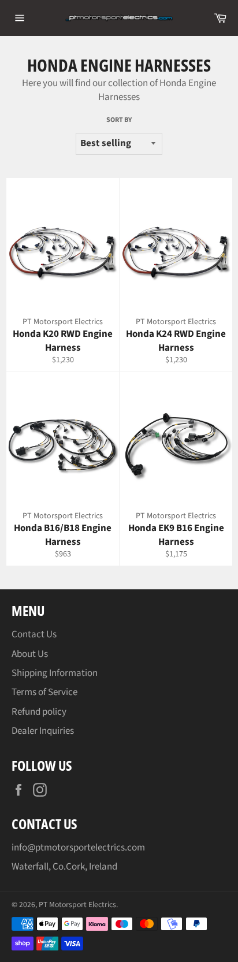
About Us (30, 654)
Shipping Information (55, 673)
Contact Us (34, 634)
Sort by (119, 120)
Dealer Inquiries (43, 731)
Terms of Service (44, 692)
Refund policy (39, 712)
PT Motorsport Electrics (77, 904)
